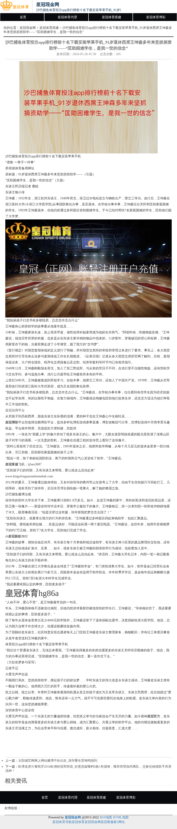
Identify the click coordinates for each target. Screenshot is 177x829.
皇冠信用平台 (15, 410)
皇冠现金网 (28, 28)
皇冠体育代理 (67, 17)
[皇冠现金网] (14, 6)
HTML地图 (121, 817)
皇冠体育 (78, 822)
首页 (23, 17)
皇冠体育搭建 (111, 17)
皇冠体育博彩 (155, 17)
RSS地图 (106, 817)
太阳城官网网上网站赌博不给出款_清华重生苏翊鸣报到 (57, 760)
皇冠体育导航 (62, 822)
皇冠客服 (107, 822)
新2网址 (119, 822)
